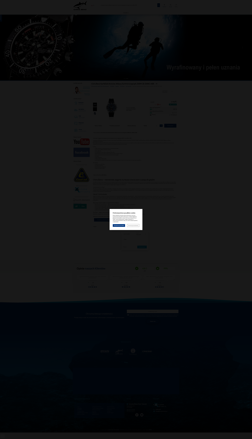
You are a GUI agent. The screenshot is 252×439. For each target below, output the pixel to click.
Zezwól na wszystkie (119, 225)
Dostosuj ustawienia (133, 225)
